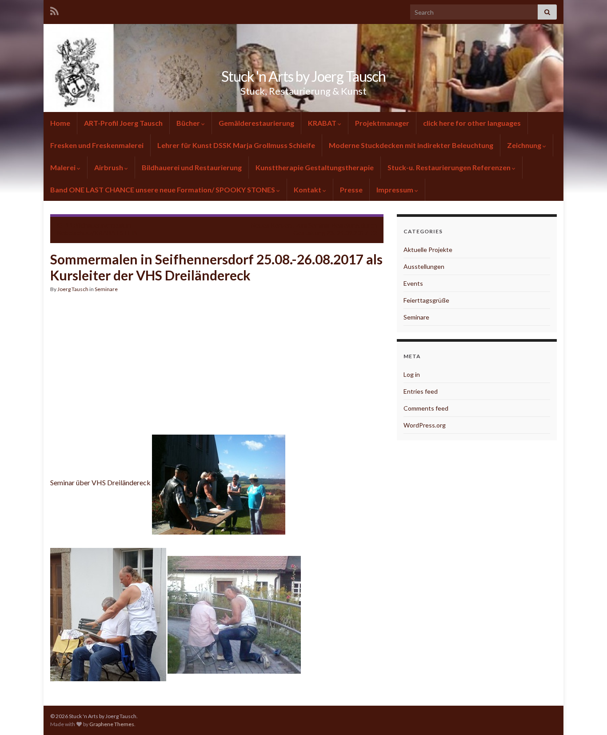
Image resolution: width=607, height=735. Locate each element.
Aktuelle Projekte (427, 249)
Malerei (63, 167)
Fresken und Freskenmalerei (97, 145)
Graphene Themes (111, 724)
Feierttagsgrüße (426, 300)
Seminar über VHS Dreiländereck (101, 482)
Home (60, 123)
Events (413, 283)
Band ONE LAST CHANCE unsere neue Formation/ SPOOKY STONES (163, 189)
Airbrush (108, 167)
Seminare (106, 289)
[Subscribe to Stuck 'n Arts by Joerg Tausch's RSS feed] (54, 9)
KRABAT (322, 123)
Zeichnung (524, 145)
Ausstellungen (423, 266)
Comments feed (425, 408)
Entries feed (420, 391)
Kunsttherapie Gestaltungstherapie (315, 167)
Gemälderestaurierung (256, 123)
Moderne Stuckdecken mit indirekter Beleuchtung (411, 145)
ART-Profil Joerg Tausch (123, 123)
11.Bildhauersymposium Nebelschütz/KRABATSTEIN (97, 228)
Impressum (394, 189)
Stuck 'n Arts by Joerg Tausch (303, 76)
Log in (411, 374)
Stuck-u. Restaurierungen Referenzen (449, 167)
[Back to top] (587, 715)
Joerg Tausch (72, 289)
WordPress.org (424, 425)
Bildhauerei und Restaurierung (192, 167)
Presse (351, 189)
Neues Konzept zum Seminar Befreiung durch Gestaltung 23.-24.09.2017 (314, 228)
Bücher (188, 123)
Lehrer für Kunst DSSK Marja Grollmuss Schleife (236, 145)
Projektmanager (382, 123)
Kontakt (307, 189)
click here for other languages (472, 123)
